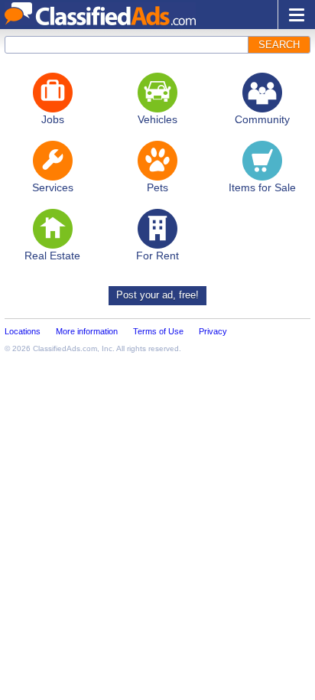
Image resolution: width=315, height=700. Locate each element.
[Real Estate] (53, 229)
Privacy (213, 331)
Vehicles (157, 119)
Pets (157, 187)
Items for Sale (262, 187)
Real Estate (52, 255)
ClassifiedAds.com (65, 348)
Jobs (52, 119)
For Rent (157, 255)
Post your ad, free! (157, 295)
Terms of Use (158, 331)
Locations (23, 331)
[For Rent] (157, 229)
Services (52, 187)
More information (87, 331)
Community (262, 119)
